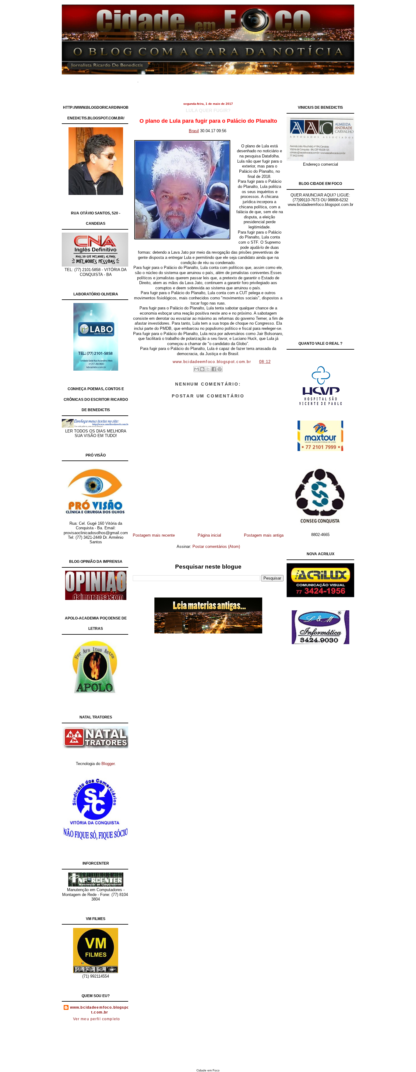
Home (153, 79)
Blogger (108, 763)
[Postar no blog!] (202, 369)
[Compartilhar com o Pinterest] (220, 369)
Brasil (194, 131)
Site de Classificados (219, 79)
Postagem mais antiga (264, 535)
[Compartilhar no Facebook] (214, 369)
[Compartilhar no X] (208, 369)
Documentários (179, 79)
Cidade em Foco (208, 1070)
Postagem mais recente (154, 535)
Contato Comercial (262, 79)
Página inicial (209, 535)
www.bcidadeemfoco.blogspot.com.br (99, 1010)
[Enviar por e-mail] (196, 369)
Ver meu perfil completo (96, 1019)
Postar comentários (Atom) (216, 546)
